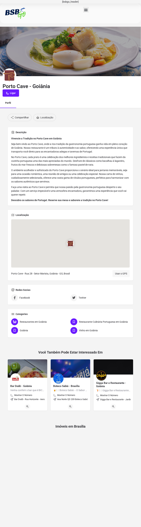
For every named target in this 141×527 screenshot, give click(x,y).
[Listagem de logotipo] (9, 75)
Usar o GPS (121, 273)
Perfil (8, 102)
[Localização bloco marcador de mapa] (70, 243)
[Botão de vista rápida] (27, 406)
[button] (86, 10)
